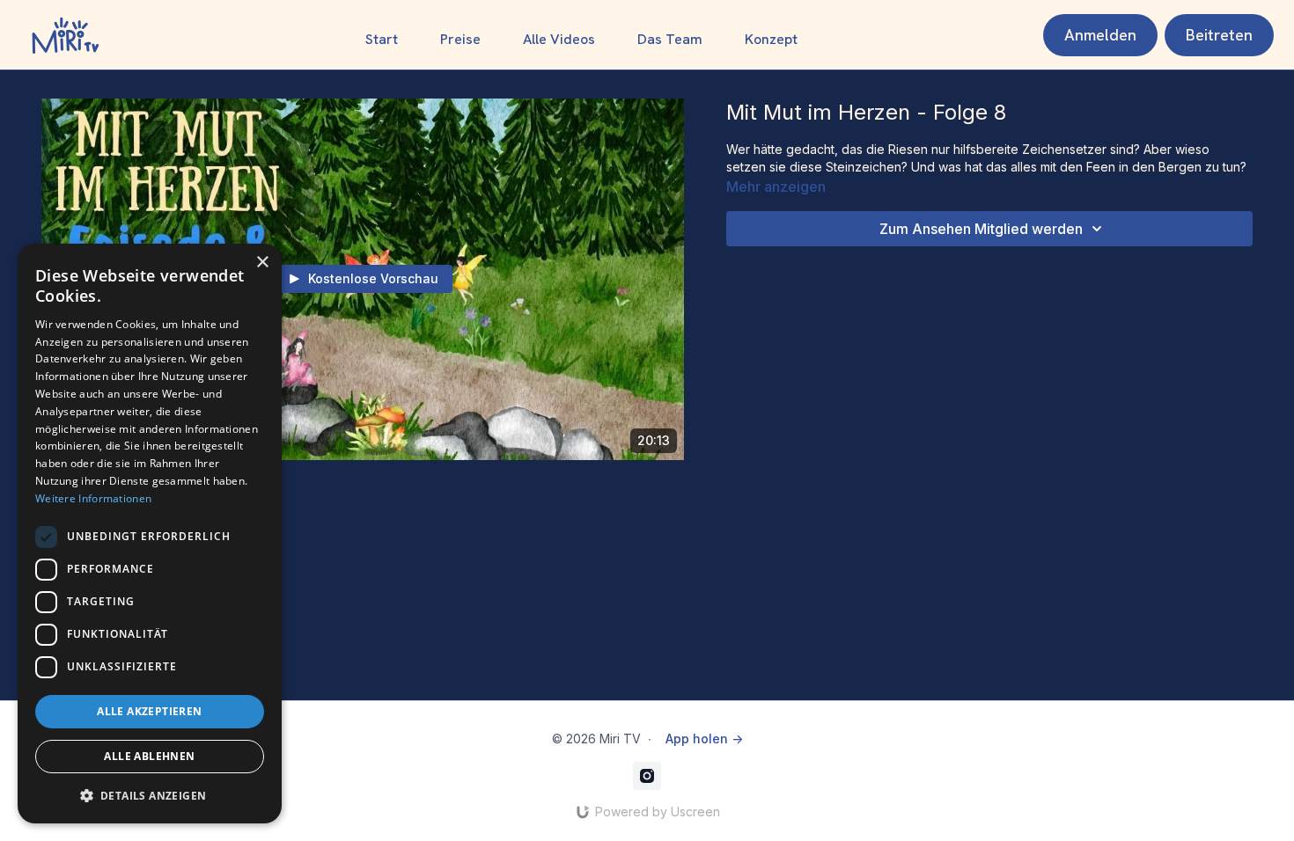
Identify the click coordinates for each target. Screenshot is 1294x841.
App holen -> (704, 738)
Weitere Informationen (93, 498)
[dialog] (150, 533)
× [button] (261, 262)
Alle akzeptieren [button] (149, 711)
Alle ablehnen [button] (149, 756)
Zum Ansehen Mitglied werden (981, 229)
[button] (149, 795)
